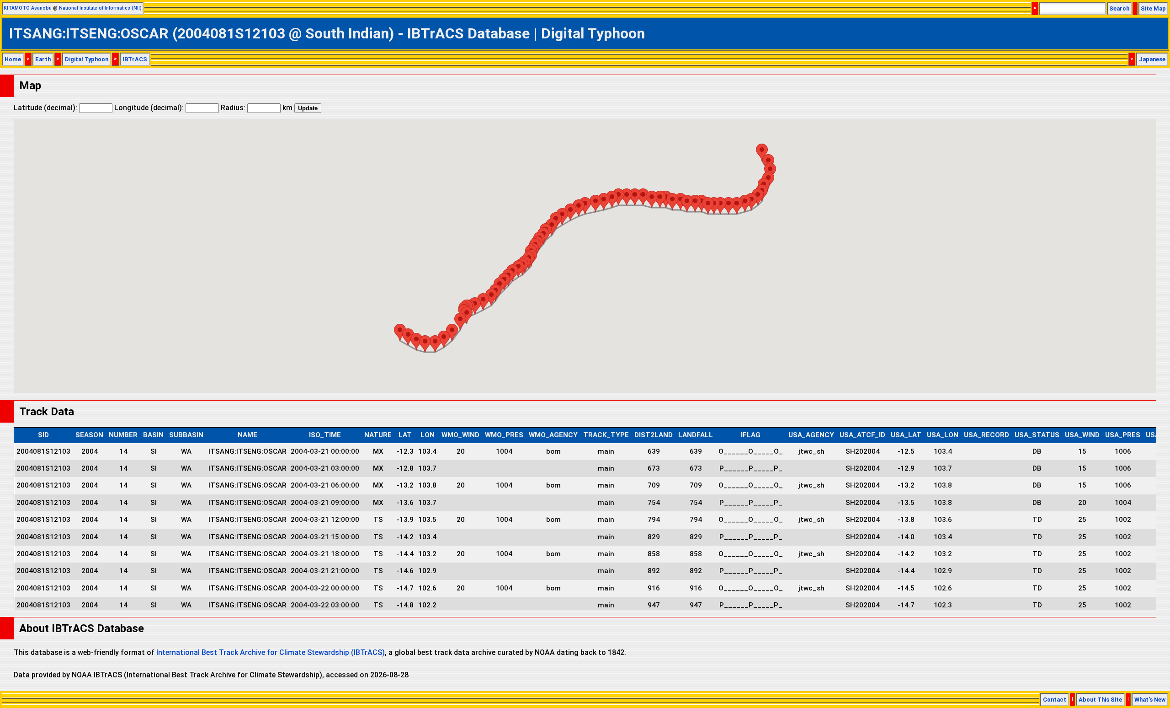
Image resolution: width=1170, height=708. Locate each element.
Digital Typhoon (86, 59)
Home (13, 59)
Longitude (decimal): (150, 107)
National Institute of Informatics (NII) (100, 8)
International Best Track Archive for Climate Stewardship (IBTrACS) (270, 652)
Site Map (1153, 8)
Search (1119, 8)
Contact (1054, 699)
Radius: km (256, 107)
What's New (1149, 699)
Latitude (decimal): (46, 107)
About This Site (1100, 699)
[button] (762, 152)
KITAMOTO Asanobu (28, 8)
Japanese (1152, 59)
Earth (43, 59)
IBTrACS (134, 59)
